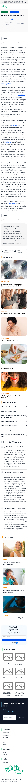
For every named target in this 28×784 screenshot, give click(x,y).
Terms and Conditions (13, 781)
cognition (8, 84)
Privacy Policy (4, 781)
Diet (2, 366)
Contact (5, 754)
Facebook (5, 762)
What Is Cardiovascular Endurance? (13, 313)
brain (2, 84)
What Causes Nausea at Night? (13, 618)
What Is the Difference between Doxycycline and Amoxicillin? (11, 285)
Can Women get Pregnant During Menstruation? (7, 693)
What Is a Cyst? (7, 663)
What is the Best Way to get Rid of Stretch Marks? (19, 693)
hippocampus (12, 203)
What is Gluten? (18, 677)
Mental (5, 559)
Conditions (5, 338)
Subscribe (14, 639)
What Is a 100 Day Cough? (9, 341)
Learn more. (23, 2)
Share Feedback (20, 251)
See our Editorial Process (8, 251)
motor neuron (15, 125)
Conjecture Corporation (16, 779)
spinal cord (7, 142)
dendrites (21, 95)
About (4, 752)
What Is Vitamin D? (7, 368)
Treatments (5, 281)
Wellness (4, 311)
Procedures (6, 735)
